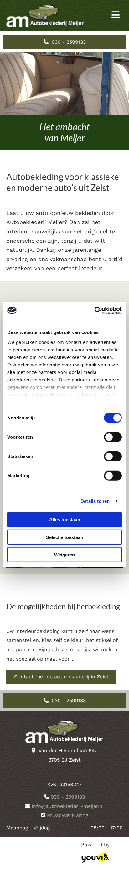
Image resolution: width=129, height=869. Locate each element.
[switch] (113, 437)
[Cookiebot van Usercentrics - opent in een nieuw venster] (94, 310)
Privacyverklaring (67, 815)
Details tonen (95, 501)
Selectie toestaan (64, 537)
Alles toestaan (64, 519)
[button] (103, 15)
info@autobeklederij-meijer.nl (68, 806)
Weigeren (64, 554)
